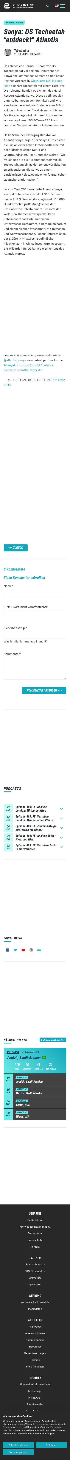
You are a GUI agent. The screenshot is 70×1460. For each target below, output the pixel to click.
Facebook (8, 950)
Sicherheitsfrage (15, 628)
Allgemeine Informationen (35, 1384)
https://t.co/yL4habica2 (37, 365)
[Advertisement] (35, 427)
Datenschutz (35, 1240)
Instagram (31, 950)
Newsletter (39, 950)
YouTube (23, 950)
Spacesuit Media (35, 1264)
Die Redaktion (35, 1220)
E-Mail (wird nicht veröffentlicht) (26, 607)
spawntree (35, 1284)
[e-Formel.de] (19, 6)
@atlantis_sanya (15, 360)
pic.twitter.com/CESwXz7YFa (23, 370)
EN (57, 5)
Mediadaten (35, 1308)
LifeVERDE (35, 1277)
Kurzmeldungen (35, 1340)
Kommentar (12, 654)
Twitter (15, 950)
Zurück (18, 547)
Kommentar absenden (42, 690)
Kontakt (35, 1246)
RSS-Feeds (35, 1326)
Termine (35, 1360)
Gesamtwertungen (35, 1353)
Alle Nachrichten (35, 1333)
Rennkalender (35, 1404)
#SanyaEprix (12, 365)
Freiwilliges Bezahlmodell (35, 1226)
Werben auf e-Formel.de (35, 1302)
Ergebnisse (35, 1346)
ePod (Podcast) (35, 1366)
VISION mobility (35, 1271)
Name (10, 586)
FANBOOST (35, 1397)
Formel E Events (51, 1039)
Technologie (35, 1391)
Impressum (35, 1233)
